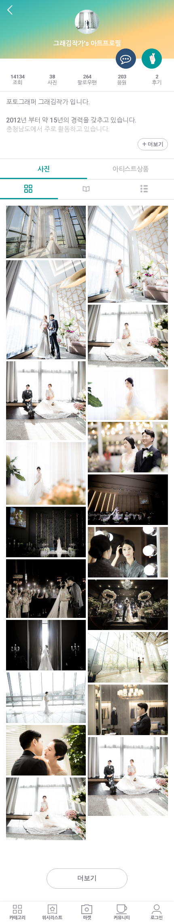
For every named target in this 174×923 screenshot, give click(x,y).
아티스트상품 (130, 169)
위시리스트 (52, 918)
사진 (44, 169)
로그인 (157, 918)
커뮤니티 (122, 918)
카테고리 (17, 918)
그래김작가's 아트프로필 (87, 43)
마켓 (87, 918)
